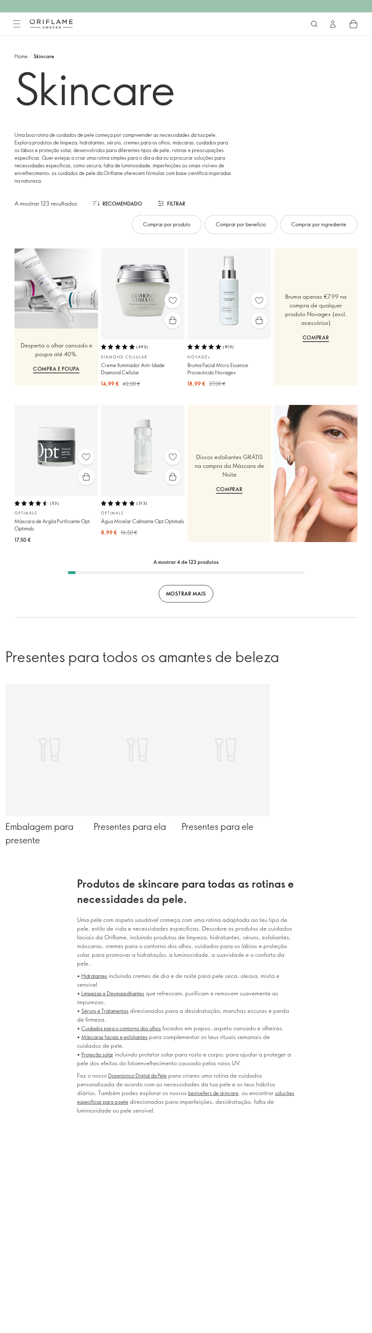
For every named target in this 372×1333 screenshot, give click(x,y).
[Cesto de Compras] (353, 24)
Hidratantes (94, 975)
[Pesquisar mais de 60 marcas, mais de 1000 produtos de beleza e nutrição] (314, 24)
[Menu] (17, 24)
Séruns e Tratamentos (105, 1010)
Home (21, 56)
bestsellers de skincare (213, 1093)
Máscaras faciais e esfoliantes (114, 1037)
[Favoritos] (173, 300)
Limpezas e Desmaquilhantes (112, 993)
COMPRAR (316, 337)
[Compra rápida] (173, 320)
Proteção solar (97, 1054)
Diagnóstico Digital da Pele (137, 1075)
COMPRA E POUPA (56, 368)
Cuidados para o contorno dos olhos (121, 1028)
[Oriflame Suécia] (51, 23)
